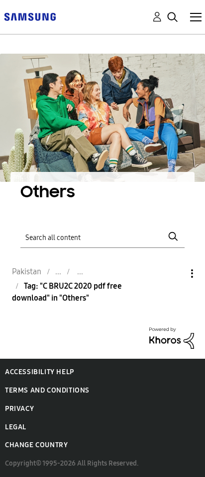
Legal (15, 427)
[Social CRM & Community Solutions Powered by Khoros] (171, 337)
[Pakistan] (30, 16)
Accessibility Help (39, 372)
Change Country (36, 445)
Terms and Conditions (47, 390)
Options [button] (175, 273)
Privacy (19, 408)
